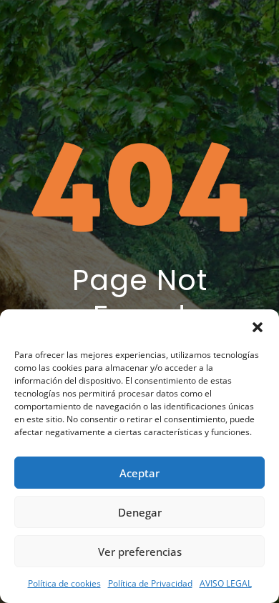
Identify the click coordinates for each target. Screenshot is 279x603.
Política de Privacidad (150, 583)
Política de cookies (64, 583)
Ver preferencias (140, 551)
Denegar (140, 512)
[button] (257, 327)
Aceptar (139, 473)
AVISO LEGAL (226, 583)
